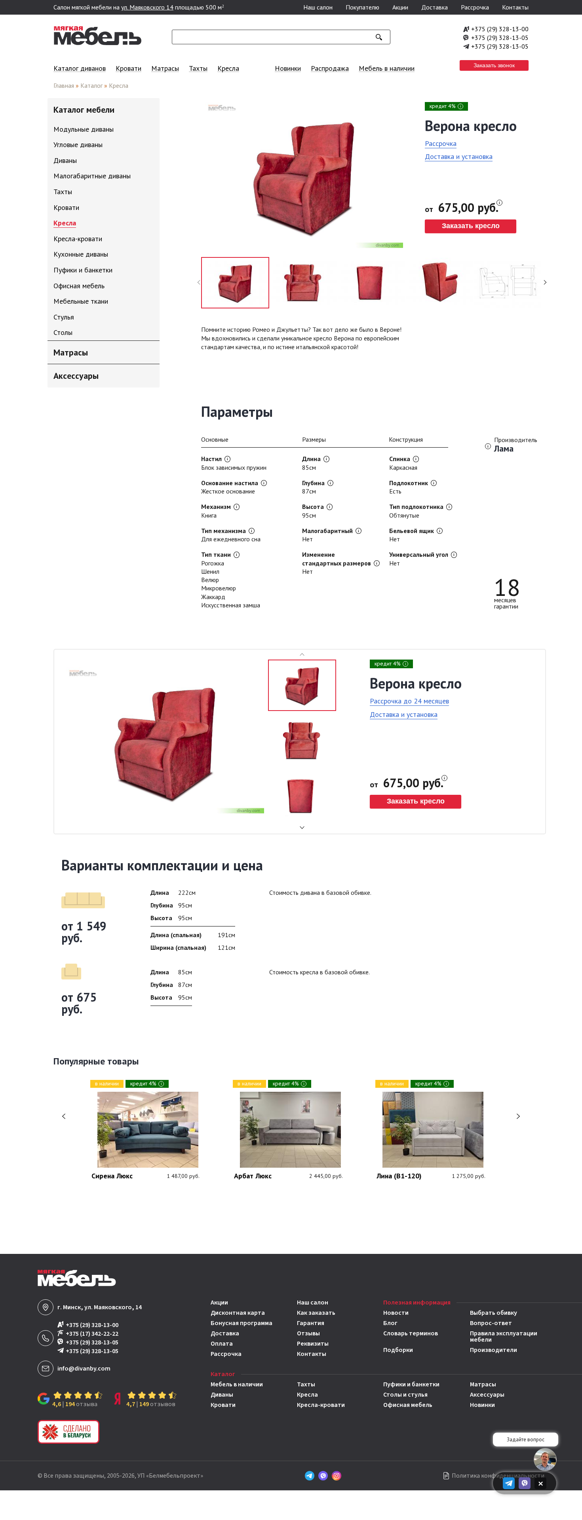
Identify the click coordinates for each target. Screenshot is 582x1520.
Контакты (515, 7)
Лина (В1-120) (399, 1176)
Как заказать (316, 1313)
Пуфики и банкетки (411, 1384)
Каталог (91, 85)
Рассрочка (475, 7)
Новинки (288, 68)
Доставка (434, 7)
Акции (400, 7)
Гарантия (310, 1323)
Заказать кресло (471, 226)
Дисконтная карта (238, 1313)
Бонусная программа (241, 1323)
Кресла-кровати (321, 1405)
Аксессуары (487, 1394)
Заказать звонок (494, 65)
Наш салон (318, 7)
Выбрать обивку (493, 1313)
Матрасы (165, 68)
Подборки (398, 1350)
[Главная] (97, 43)
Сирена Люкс (112, 1176)
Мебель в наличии (387, 68)
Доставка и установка (459, 156)
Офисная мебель (407, 1405)
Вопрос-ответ (491, 1323)
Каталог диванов (79, 68)
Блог (390, 1323)
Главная (63, 85)
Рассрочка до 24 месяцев (409, 700)
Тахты (198, 68)
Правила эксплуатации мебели (503, 1336)
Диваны (222, 1394)
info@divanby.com (83, 1368)
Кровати (128, 68)
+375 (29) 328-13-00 (500, 29)
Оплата (222, 1343)
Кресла (228, 68)
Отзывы (308, 1333)
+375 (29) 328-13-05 (500, 38)
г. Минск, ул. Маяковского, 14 (99, 1307)
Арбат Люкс (253, 1176)
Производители (493, 1350)
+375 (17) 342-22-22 (92, 1333)
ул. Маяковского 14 (147, 7)
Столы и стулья (405, 1394)
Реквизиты (313, 1343)
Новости (396, 1313)
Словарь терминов (410, 1334)
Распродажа (330, 68)
